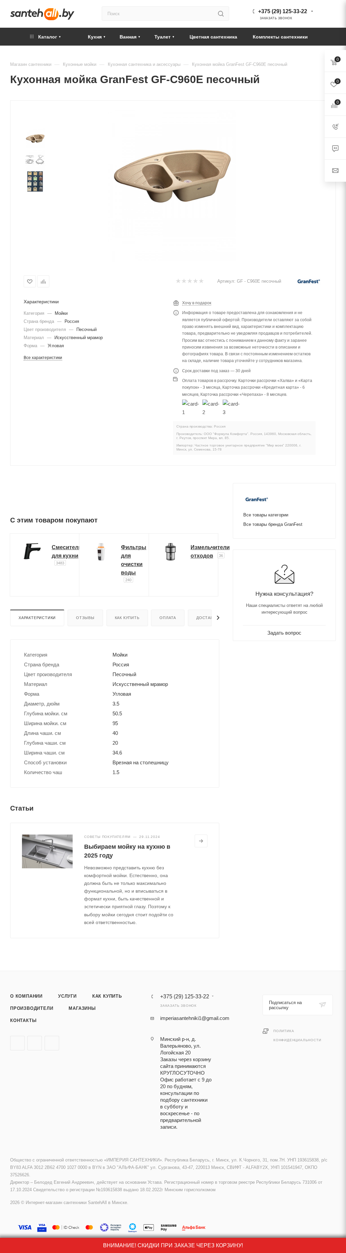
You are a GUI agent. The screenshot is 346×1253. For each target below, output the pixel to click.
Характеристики (37, 618)
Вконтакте (17, 1043)
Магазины (82, 1008)
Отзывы (85, 618)
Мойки (61, 313)
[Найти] (221, 13)
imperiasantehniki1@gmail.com (194, 1018)
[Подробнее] (201, 841)
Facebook (34, 1043)
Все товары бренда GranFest (272, 524)
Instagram (52, 1043)
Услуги (67, 996)
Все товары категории (265, 514)
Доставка (207, 618)
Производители (31, 1008)
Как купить (127, 618)
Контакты (23, 1020)
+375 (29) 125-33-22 (282, 11)
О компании (26, 996)
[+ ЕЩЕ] (326, 37)
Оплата (167, 618)
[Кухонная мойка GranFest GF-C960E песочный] (172, 173)
